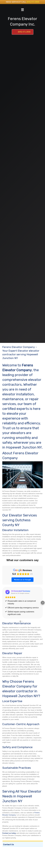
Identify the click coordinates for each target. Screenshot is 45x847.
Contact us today (9, 833)
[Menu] (22, 10)
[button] (2, 602)
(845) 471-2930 (33, 2)
